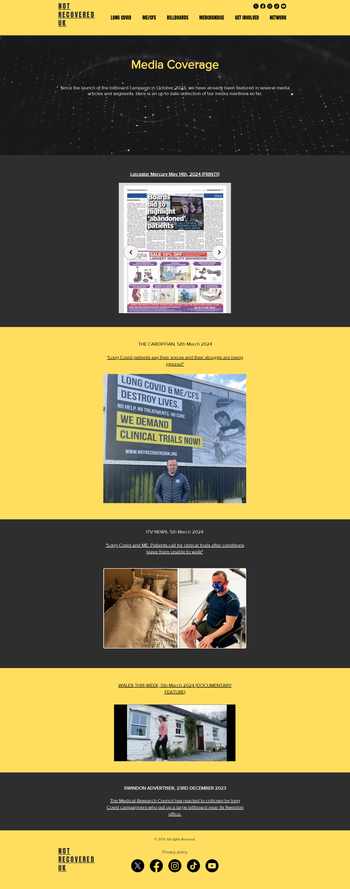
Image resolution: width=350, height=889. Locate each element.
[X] (256, 6)
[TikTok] (276, 6)
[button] (121, 18)
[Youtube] (283, 6)
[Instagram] (269, 6)
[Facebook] (262, 6)
